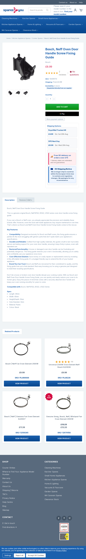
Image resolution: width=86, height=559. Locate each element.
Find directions (8, 527)
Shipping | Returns (10, 490)
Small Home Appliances (48, 18)
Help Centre (7, 502)
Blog (4, 506)
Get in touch (9, 523)
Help (81, 2)
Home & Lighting (34, 24)
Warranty (6, 478)
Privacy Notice (8, 498)
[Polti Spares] (64, 527)
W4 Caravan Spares (10, 30)
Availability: (58, 87)
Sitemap (5, 510)
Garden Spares (75, 24)
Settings (7, 555)
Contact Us (7, 482)
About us (73, 2)
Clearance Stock (29, 30)
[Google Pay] (62, 114)
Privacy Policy (61, 550)
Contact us (63, 2)
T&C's (4, 494)
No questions (74, 73)
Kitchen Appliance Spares (12, 24)
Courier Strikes (8, 468)
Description (10, 200)
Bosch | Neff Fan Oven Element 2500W (21, 364)
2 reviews (62, 73)
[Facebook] (58, 518)
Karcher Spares (28, 18)
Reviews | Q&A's (25, 200)
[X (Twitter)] (64, 518)
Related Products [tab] (12, 331)
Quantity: (48, 95)
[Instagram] (69, 518)
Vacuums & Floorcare (54, 24)
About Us (6, 486)
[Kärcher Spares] (64, 536)
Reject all (19, 555)
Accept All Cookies (36, 555)
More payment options (55, 119)
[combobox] (36, 10)
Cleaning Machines (9, 18)
